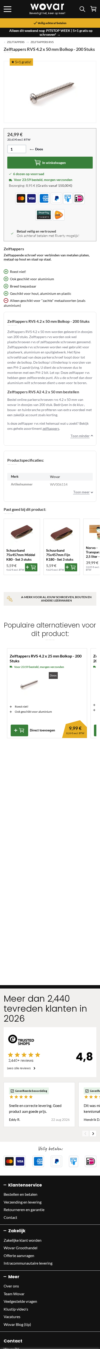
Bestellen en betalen (20, 1194)
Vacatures (12, 1316)
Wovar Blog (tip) (17, 1324)
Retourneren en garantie (24, 1209)
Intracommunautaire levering (28, 1263)
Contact (10, 1217)
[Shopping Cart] (93, 9)
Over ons (11, 1286)
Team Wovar (14, 1293)
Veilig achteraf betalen (52, 23)
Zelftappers (16, 42)
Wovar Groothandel (20, 1247)
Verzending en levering (23, 1202)
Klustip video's (16, 1309)
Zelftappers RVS (42, 42)
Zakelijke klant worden (23, 1240)
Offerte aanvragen (19, 1255)
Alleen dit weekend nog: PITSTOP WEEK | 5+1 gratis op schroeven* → (50, 32)
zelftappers (50, 428)
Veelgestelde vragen (20, 1301)
